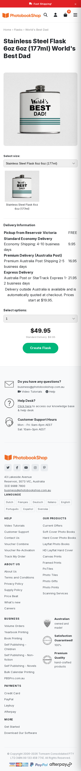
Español (28, 508)
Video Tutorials (31, 391)
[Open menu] (75, 15)
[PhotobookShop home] (21, 15)
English (65, 502)
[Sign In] (55, 15)
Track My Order (14, 556)
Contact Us (11, 537)
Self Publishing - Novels (20, 665)
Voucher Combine (16, 544)
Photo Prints (51, 587)
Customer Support (16, 531)
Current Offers (52, 525)
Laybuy (9, 705)
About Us (10, 571)
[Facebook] (17, 467)
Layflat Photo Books (56, 544)
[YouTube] (26, 467)
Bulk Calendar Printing (19, 672)
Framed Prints (52, 562)
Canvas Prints (52, 556)
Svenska (43, 508)
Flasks (18, 29)
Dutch (9, 502)
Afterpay (10, 711)
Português (12, 508)
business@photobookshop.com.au (41, 387)
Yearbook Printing (16, 632)
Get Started (12, 726)
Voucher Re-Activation (19, 550)
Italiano (52, 502)
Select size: (11, 156)
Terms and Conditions (19, 577)
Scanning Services (55, 593)
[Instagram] (35, 467)
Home (7, 29)
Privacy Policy (13, 583)
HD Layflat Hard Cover (58, 550)
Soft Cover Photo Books (59, 531)
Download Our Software (20, 733)
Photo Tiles (50, 575)
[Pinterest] (44, 467)
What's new (12, 602)
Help (51, 391)
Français (23, 502)
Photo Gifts (50, 581)
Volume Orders (14, 626)
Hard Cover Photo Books (59, 537)
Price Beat (11, 596)
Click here (25, 406)
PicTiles (48, 568)
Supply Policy (13, 590)
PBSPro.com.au (14, 678)
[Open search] (45, 15)
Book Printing (13, 638)
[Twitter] (8, 467)
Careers (9, 608)
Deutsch (38, 502)
